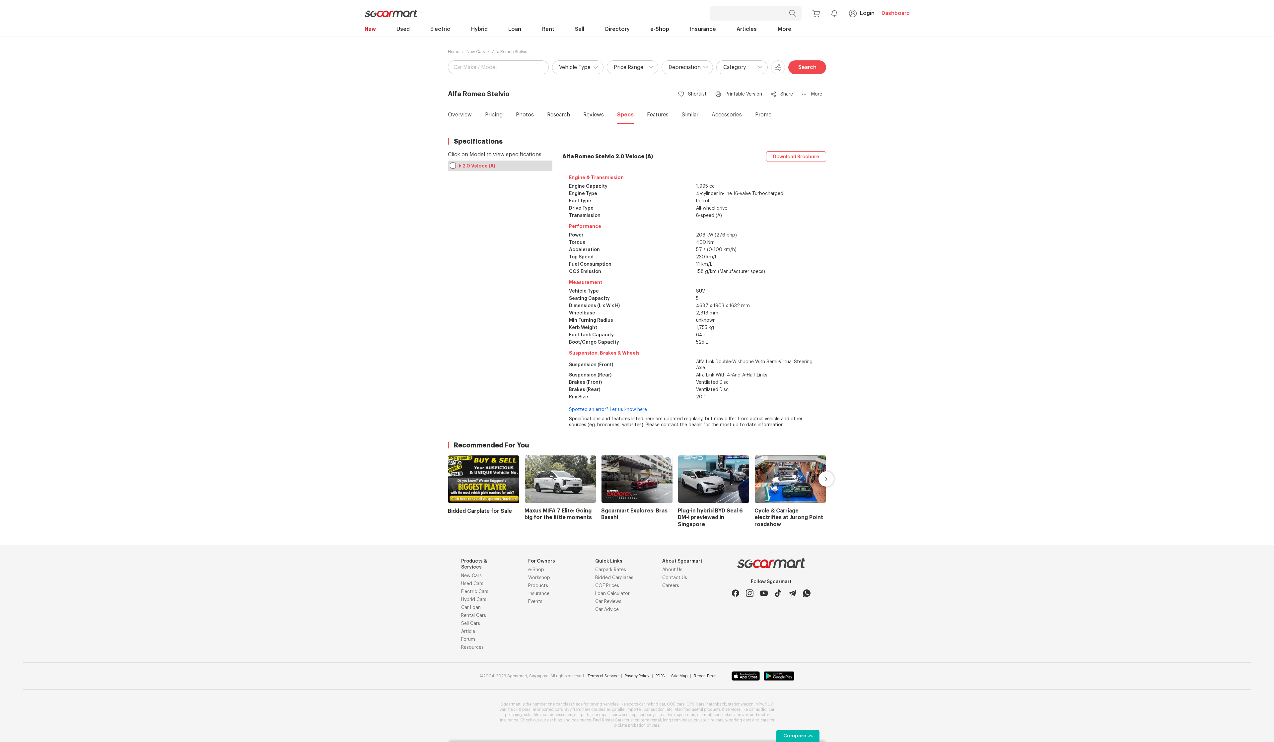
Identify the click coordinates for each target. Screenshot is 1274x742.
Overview (460, 114)
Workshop (539, 577)
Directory (617, 29)
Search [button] (807, 67)
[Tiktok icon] (778, 593)
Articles (747, 29)
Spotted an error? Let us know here (608, 409)
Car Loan (471, 607)
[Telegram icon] (792, 593)
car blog (554, 720)
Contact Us (674, 577)
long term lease (677, 720)
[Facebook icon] (735, 593)
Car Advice (607, 609)
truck (513, 709)
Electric (440, 29)
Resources (472, 647)
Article (468, 631)
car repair (600, 715)
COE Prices (607, 585)
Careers (670, 585)
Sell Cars (470, 623)
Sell (579, 29)
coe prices (581, 720)
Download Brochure (796, 157)
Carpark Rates (610, 570)
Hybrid (479, 29)
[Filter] (778, 67)
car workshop (623, 715)
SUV (769, 704)
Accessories (727, 114)
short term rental (645, 720)
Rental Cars (473, 615)
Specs (625, 114)
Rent (548, 29)
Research (558, 114)
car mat (704, 715)
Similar (690, 114)
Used (403, 29)
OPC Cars (695, 704)
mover (742, 715)
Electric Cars (474, 591)
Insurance (703, 29)
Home (453, 52)
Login (867, 13)
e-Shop (659, 29)
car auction (654, 709)
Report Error (705, 676)
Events (535, 601)
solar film (532, 715)
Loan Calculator (612, 593)
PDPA (660, 676)
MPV (759, 704)
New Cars (475, 52)
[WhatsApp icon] (807, 593)
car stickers (724, 715)
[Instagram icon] (749, 593)
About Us (672, 570)
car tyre (668, 715)
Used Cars (472, 583)
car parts (582, 715)
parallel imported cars (542, 709)
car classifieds (569, 704)
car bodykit (648, 715)
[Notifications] (834, 13)
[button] (577, 67)
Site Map (679, 676)
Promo (763, 114)
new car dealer (596, 709)
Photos (525, 114)
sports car (636, 704)
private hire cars (708, 720)
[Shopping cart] (816, 13)
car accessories (557, 715)
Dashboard (896, 13)
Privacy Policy (637, 676)
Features (658, 114)
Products (538, 585)
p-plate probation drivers (636, 725)
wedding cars (738, 720)
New (370, 29)
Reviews (593, 114)
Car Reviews (608, 601)
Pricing (494, 114)
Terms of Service (603, 676)
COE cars (675, 704)
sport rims (686, 715)
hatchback (716, 704)
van (503, 709)
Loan (514, 29)
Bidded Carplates (614, 577)
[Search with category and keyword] (793, 13)
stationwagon (740, 704)
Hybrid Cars (473, 599)
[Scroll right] (818, 479)
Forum (468, 639)
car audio (757, 709)
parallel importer (627, 709)
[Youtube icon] (764, 593)
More (784, 29)
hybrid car (656, 704)
